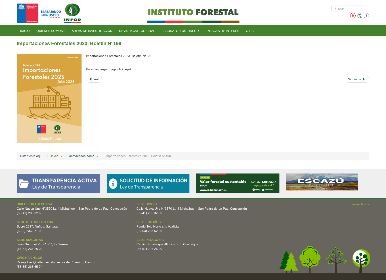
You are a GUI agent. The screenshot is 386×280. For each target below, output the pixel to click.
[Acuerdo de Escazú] (322, 182)
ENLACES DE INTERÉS (222, 31)
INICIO (25, 31)
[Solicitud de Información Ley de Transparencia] (148, 183)
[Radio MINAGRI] (237, 183)
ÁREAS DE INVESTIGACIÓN (92, 31)
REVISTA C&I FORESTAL (137, 31)
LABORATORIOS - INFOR (180, 31)
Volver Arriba (360, 204)
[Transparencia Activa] (58, 183)
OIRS (250, 31)
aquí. (128, 69)
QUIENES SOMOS (49, 31)
